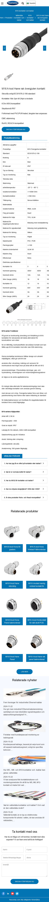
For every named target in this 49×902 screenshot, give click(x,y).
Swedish (32, 3)
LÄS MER (24, 672)
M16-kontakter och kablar (30, 18)
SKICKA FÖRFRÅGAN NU (15, 129)
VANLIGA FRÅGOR (12, 456)
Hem (1, 18)
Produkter (8, 18)
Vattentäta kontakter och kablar (19, 18)
